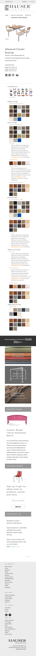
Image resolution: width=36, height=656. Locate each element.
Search (6, 609)
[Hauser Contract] (18, 7)
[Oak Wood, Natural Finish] (23, 187)
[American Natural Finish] (27, 186)
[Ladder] (30, 96)
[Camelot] (30, 92)
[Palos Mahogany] (23, 164)
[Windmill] (19, 91)
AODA (6, 632)
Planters (7, 584)
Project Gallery (9, 598)
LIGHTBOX (8, 607)
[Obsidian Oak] (19, 163)
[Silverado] (23, 108)
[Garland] (11, 95)
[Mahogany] (11, 191)
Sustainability (8, 623)
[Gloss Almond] (11, 119)
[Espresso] (19, 191)
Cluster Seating (9, 573)
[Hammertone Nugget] (11, 107)
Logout (6, 611)
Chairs (6, 568)
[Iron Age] (27, 107)
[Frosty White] (27, 164)
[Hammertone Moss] (19, 115)
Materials (7, 600)
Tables (6, 571)
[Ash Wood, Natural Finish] (15, 194)
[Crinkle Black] (15, 111)
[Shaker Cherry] (11, 164)
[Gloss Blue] (19, 119)
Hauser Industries (9, 620)
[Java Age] (27, 115)
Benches (7, 575)
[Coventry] (15, 92)
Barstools (7, 570)
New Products (8, 566)
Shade (6, 585)
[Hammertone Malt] (11, 115)
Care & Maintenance (10, 629)
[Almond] (19, 315)
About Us (7, 602)
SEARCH (25, 1)
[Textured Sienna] (27, 111)
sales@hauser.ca (16, 157)
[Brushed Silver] (27, 311)
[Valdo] (23, 96)
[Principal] (11, 91)
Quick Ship (7, 587)
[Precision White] (11, 311)
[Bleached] (27, 191)
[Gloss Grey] (15, 119)
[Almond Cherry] (15, 164)
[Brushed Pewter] (11, 315)
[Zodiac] (19, 96)
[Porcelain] (15, 311)
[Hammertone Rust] (15, 115)
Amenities (7, 580)
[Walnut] (19, 187)
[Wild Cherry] (15, 187)
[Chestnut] (23, 191)
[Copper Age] (11, 111)
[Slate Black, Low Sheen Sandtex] (15, 108)
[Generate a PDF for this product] (13, 76)
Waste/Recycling (9, 578)
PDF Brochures (9, 627)
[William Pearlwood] (11, 187)
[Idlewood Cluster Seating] (18, 33)
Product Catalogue (17, 15)
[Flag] (27, 91)
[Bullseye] (27, 96)
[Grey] (15, 191)
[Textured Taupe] (23, 115)
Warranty (7, 630)
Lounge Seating (9, 577)
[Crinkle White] (19, 111)
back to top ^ (28, 556)
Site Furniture (8, 596)
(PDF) (21, 103)
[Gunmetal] (23, 111)
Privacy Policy (8, 634)
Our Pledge (8, 622)
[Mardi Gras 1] (15, 95)
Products (28, 15)
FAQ (6, 625)
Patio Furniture (9, 582)
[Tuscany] (23, 91)
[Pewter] (19, 108)
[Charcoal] (23, 311)
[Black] (11, 195)
